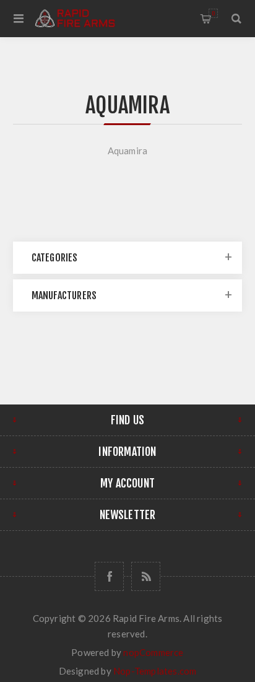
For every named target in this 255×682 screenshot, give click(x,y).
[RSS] (145, 576)
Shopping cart (213, 13)
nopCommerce (153, 652)
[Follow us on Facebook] (109, 576)
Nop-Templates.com (154, 670)
